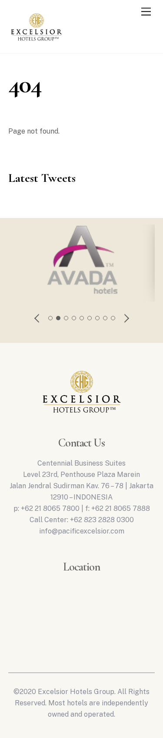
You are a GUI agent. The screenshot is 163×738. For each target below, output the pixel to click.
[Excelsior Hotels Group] (36, 43)
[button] (37, 318)
